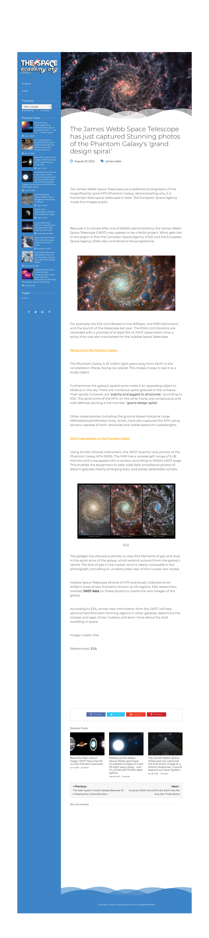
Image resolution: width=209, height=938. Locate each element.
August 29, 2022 (84, 161)
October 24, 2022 (44, 248)
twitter (25, 91)
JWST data (91, 591)
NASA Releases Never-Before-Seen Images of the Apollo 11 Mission (44, 198)
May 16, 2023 (29, 153)
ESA (94, 648)
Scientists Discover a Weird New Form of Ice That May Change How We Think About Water (44, 257)
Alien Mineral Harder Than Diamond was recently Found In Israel (44, 241)
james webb (113, 161)
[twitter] (35, 312)
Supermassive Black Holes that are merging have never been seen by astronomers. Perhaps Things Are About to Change (39, 275)
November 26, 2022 (45, 233)
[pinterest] (49, 312)
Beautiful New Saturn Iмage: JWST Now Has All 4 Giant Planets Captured (45, 161)
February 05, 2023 (31, 266)
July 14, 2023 (29, 136)
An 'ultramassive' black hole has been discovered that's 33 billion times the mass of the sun (44, 145)
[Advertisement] (104, 21)
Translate (45, 110)
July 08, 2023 (29, 285)
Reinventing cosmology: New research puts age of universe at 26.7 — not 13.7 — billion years (45, 127)
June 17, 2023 (29, 190)
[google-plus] (42, 312)
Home (25, 298)
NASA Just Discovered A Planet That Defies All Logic (44, 211)
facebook (26, 83)
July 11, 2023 (42, 168)
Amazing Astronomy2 (125, 904)
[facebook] (29, 312)
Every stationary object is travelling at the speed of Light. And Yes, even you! (44, 226)
